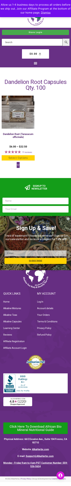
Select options (18, 158)
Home (6, 301)
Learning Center (11, 328)
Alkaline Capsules (12, 321)
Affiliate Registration (14, 341)
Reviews (7, 334)
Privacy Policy (44, 328)
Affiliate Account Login (15, 348)
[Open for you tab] (60, 475)
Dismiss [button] (46, 12)
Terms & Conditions (47, 321)
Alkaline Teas (10, 315)
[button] (35, 63)
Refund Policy (44, 334)
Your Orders (43, 315)
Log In (40, 301)
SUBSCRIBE (35, 260)
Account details (45, 308)
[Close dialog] (68, 218)
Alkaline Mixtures (12, 308)
